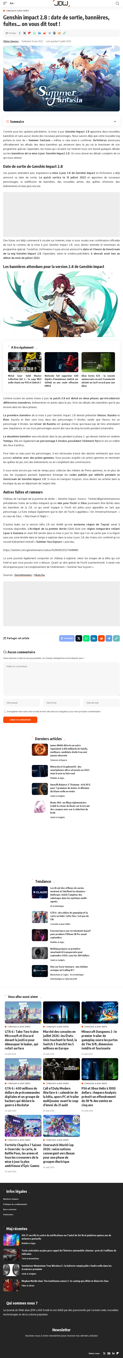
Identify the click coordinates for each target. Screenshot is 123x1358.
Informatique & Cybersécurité (63, 979)
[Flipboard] (118, 1353)
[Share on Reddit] (44, 33)
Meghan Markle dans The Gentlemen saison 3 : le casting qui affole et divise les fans (65, 1281)
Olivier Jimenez (11, 41)
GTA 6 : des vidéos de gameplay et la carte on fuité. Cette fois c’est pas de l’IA (69, 916)
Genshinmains (23, 575)
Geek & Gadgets (57, 796)
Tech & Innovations (30, 1258)
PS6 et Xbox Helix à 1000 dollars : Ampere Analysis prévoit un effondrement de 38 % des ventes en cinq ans (99, 1096)
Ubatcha (39, 575)
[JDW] (61, 3)
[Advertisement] (61, 214)
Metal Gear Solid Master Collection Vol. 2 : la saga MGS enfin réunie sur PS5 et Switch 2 (24, 379)
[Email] (59, 33)
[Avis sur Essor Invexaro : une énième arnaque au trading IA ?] (40, 971)
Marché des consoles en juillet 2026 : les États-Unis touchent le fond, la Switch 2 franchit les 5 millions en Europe (60, 1039)
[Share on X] (24, 33)
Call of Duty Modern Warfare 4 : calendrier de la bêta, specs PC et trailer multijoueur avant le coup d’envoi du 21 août (61, 1096)
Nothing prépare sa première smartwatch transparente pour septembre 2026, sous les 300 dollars (69, 952)
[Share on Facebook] (19, 33)
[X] (104, 1353)
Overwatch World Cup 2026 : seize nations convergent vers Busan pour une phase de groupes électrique (59, 1153)
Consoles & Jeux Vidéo (17, 11)
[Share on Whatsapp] (34, 33)
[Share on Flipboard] (29, 33)
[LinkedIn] (113, 1353)
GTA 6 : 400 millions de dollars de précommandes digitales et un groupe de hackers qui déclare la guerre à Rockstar (22, 1096)
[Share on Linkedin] (39, 33)
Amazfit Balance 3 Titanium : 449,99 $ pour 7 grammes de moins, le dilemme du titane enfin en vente (70, 788)
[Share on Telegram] (49, 33)
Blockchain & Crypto (59, 974)
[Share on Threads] (54, 33)
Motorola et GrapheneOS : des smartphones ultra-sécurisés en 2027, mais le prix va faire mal (70, 770)
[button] (6, 3)
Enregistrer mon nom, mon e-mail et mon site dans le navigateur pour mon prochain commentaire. (54, 711)
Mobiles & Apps (57, 778)
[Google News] (109, 1353)
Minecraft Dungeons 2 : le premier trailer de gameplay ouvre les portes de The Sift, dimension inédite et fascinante (100, 1039)
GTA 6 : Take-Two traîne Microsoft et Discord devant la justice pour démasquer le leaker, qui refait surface (21, 1039)
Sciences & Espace (58, 760)
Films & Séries (28, 1285)
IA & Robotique (57, 906)
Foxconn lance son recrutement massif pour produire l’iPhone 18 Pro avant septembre (70, 934)
